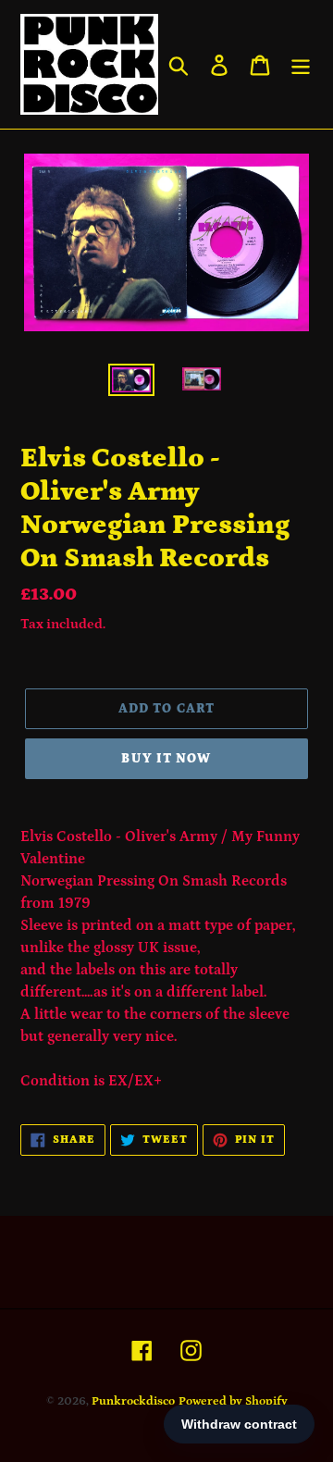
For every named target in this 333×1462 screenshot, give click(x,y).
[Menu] (300, 64)
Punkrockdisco (133, 1401)
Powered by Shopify (233, 1401)
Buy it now (166, 758)
